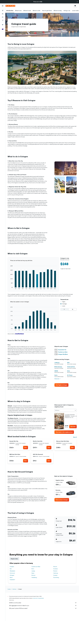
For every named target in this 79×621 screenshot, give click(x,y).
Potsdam (12, 566)
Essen (33, 573)
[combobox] (65, 410)
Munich (55, 566)
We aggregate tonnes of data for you (19, 605)
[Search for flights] (3, 10)
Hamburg (55, 573)
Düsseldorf (12, 579)
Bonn (33, 568)
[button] (77, 1)
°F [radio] (64, 309)
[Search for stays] (3, 13)
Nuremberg (56, 577)
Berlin (11, 577)
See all (75, 437)
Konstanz (55, 568)
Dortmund (12, 573)
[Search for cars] (3, 17)
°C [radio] (72, 309)
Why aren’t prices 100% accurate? (18, 608)
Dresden (55, 575)
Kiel (10, 568)
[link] (61, 385)
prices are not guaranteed (38, 598)
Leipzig (33, 571)
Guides (9, 589)
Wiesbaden (12, 571)
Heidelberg (34, 577)
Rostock (55, 571)
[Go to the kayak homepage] (10, 6)
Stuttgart (12, 575)
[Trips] (3, 24)
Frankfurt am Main (36, 566)
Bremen (33, 575)
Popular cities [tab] (14, 558)
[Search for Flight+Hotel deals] (3, 20)
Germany (14, 589)
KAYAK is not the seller (15, 602)
